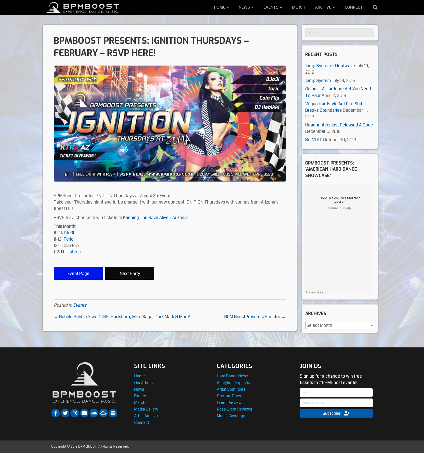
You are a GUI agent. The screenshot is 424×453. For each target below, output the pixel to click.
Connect (354, 7)
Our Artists (143, 382)
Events (271, 7)
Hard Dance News (232, 376)
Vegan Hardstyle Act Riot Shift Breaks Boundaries (334, 107)
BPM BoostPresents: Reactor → (255, 317)
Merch (298, 7)
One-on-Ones (229, 396)
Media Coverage (231, 416)
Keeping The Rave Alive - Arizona (155, 217)
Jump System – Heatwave (330, 66)
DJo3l (69, 233)
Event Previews (230, 402)
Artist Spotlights (231, 389)
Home (219, 7)
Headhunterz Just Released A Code (339, 125)
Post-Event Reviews (234, 409)
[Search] (373, 7)
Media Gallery (146, 409)
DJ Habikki (71, 252)
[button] (78, 273)
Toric (69, 239)
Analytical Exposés (233, 382)
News (244, 7)
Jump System (318, 80)
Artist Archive (146, 416)
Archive (323, 7)
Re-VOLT (313, 140)
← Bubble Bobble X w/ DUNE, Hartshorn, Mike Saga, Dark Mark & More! (122, 317)
